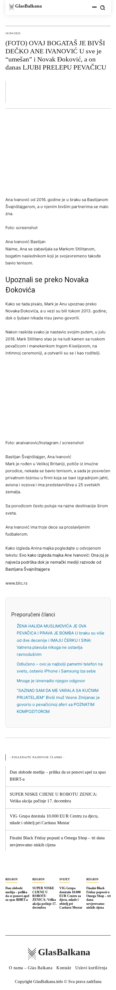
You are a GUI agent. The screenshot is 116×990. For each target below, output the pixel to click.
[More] (105, 91)
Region (11, 879)
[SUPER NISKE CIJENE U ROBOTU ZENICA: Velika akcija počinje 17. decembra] (44, 868)
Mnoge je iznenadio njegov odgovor (51, 680)
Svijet (64, 879)
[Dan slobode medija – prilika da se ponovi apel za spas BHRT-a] (17, 868)
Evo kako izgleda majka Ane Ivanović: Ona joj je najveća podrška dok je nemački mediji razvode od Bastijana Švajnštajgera (57, 562)
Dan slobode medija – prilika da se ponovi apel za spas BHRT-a (17, 894)
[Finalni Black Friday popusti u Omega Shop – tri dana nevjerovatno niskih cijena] (98, 868)
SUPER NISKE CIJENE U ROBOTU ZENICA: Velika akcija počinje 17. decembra (44, 897)
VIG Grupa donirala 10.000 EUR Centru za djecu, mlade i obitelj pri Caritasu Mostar (70, 897)
